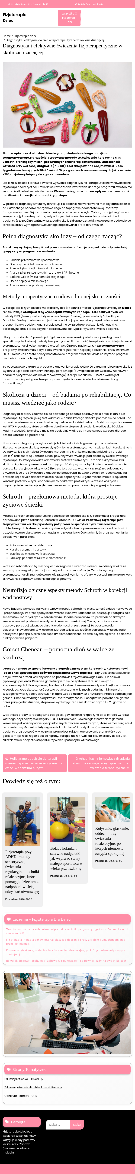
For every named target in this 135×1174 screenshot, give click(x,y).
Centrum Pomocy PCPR (20, 1096)
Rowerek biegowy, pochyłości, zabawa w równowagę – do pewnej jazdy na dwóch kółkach (66, 960)
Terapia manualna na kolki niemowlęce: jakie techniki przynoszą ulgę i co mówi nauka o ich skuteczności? (67, 931)
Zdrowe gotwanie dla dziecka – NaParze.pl (33, 1087)
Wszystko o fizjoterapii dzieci (69, 17)
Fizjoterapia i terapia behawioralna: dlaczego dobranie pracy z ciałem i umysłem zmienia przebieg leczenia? (65, 941)
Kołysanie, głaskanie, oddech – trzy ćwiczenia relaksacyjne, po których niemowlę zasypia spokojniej (65, 952)
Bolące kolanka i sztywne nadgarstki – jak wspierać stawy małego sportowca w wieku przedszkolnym (67, 858)
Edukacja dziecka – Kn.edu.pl (23, 1079)
